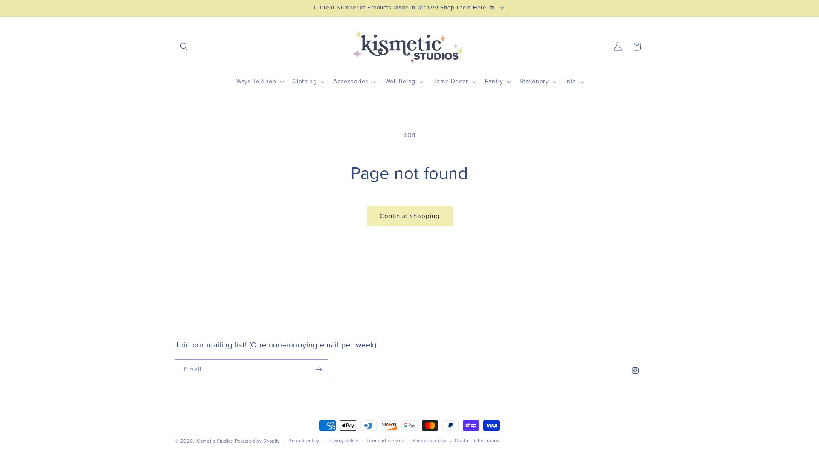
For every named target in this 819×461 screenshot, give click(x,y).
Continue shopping (410, 216)
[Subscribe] (318, 369)
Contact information (477, 440)
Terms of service (385, 440)
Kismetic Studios (214, 441)
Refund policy (303, 440)
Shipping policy (429, 440)
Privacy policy (343, 440)
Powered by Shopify (257, 441)
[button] (184, 46)
